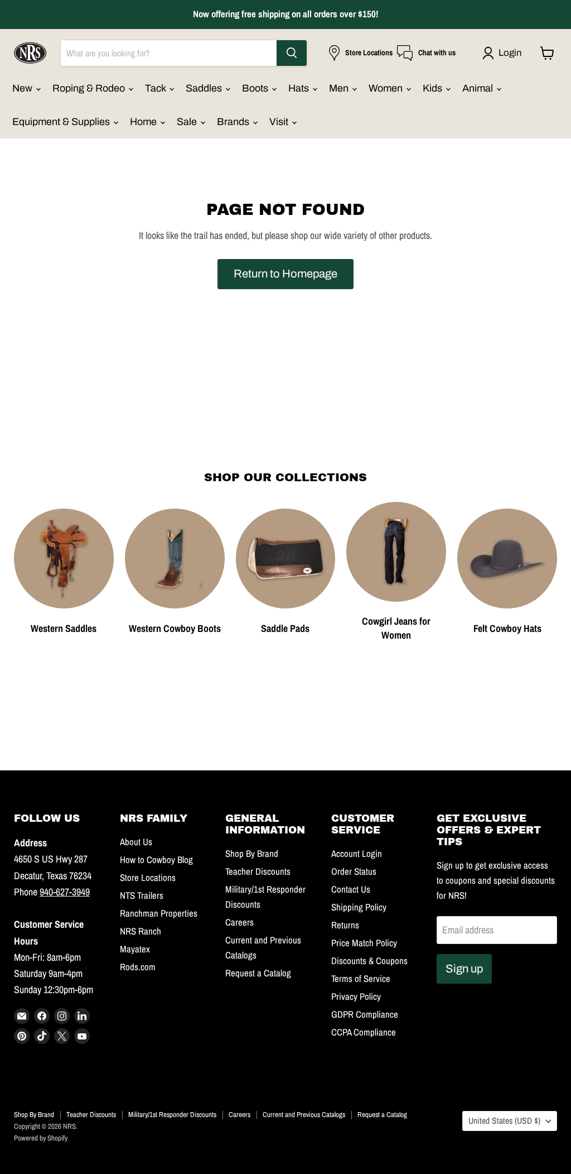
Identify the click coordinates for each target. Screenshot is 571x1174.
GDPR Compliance (364, 1014)
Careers (239, 922)
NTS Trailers (141, 895)
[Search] (292, 53)
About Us (136, 842)
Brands (234, 121)
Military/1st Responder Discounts (172, 1114)
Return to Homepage (285, 273)
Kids (433, 88)
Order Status (353, 871)
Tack (156, 88)
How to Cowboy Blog (156, 860)
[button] (504, 53)
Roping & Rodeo (89, 88)
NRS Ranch (140, 931)
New (23, 88)
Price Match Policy (364, 943)
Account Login (356, 853)
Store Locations (148, 877)
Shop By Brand (251, 853)
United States (504, 1121)
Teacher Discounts (258, 871)
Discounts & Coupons (369, 961)
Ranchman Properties (158, 913)
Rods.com (138, 967)
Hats (299, 88)
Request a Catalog (258, 973)
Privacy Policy (356, 996)
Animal (478, 88)
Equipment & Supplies (62, 121)
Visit (280, 121)
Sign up (464, 968)
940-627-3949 (65, 892)
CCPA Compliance (363, 1032)
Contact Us (350, 889)
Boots (256, 88)
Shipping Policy (358, 907)
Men (340, 88)
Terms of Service (360, 978)
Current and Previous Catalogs (304, 1114)
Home (144, 121)
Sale (188, 121)
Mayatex (135, 949)
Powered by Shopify (40, 1138)
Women (387, 88)
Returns (345, 925)
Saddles (205, 88)
